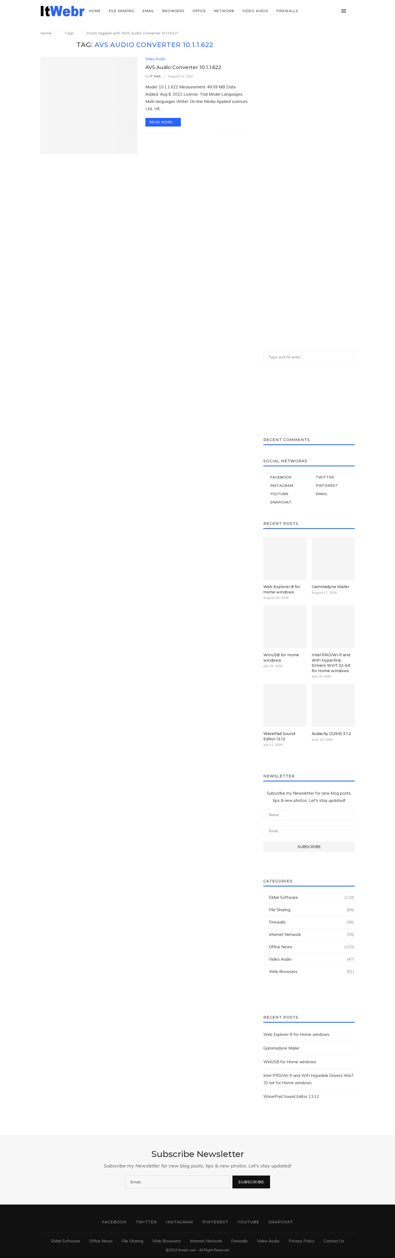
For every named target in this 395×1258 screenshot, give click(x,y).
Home (95, 11)
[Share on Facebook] (192, 133)
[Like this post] (185, 133)
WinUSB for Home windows (281, 658)
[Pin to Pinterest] (203, 133)
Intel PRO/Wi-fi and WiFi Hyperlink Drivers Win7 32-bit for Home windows (331, 663)
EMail (148, 11)
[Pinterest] (324, 11)
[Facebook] (307, 11)
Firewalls (287, 11)
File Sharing (122, 11)
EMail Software (311, 897)
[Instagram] (318, 11)
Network (224, 11)
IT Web (155, 76)
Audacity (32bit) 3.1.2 (331, 733)
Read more (161, 122)
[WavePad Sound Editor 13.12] (284, 705)
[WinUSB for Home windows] (284, 626)
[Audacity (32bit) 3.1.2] (333, 705)
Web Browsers (311, 971)
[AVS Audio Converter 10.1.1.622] (88, 105)
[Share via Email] (209, 133)
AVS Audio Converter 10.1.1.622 (183, 67)
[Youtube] (330, 11)
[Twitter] (313, 11)
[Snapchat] (335, 11)
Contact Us (334, 1240)
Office (199, 11)
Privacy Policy (301, 1240)
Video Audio (255, 11)
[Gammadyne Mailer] (333, 558)
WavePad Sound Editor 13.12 (279, 736)
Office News (311, 946)
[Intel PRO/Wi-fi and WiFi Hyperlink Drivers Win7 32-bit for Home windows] (333, 626)
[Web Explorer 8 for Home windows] (284, 558)
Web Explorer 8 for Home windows (281, 589)
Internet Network (311, 934)
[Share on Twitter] (198, 133)
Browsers (173, 11)
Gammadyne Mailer (330, 586)
